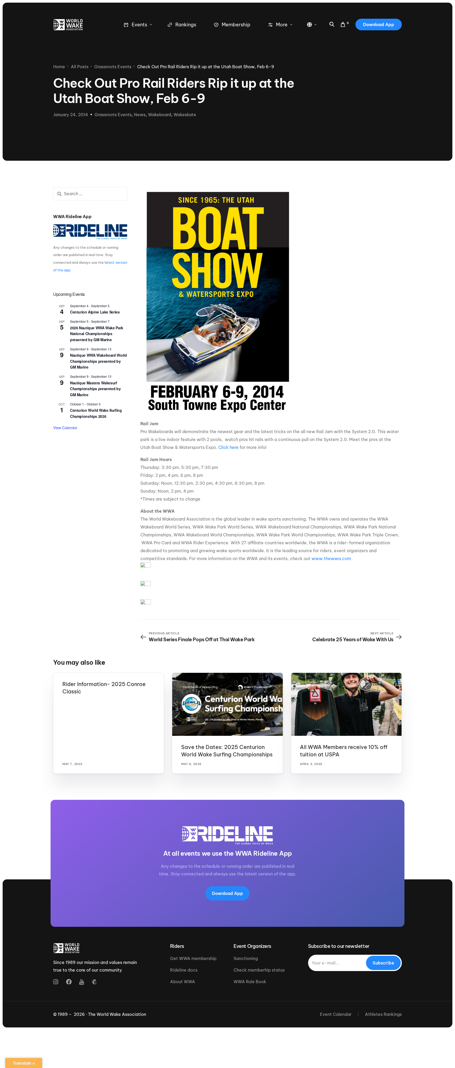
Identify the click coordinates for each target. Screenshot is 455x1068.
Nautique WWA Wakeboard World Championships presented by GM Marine (98, 361)
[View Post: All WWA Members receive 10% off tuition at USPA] (346, 704)
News (140, 114)
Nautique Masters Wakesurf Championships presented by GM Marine (95, 388)
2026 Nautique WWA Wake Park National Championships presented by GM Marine (96, 333)
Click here (228, 447)
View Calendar (65, 427)
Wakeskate (185, 114)
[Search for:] (90, 193)
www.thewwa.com (331, 558)
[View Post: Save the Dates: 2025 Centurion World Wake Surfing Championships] (227, 704)
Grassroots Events (113, 114)
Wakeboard (159, 114)
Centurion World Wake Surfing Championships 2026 (96, 413)
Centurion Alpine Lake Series (95, 312)
